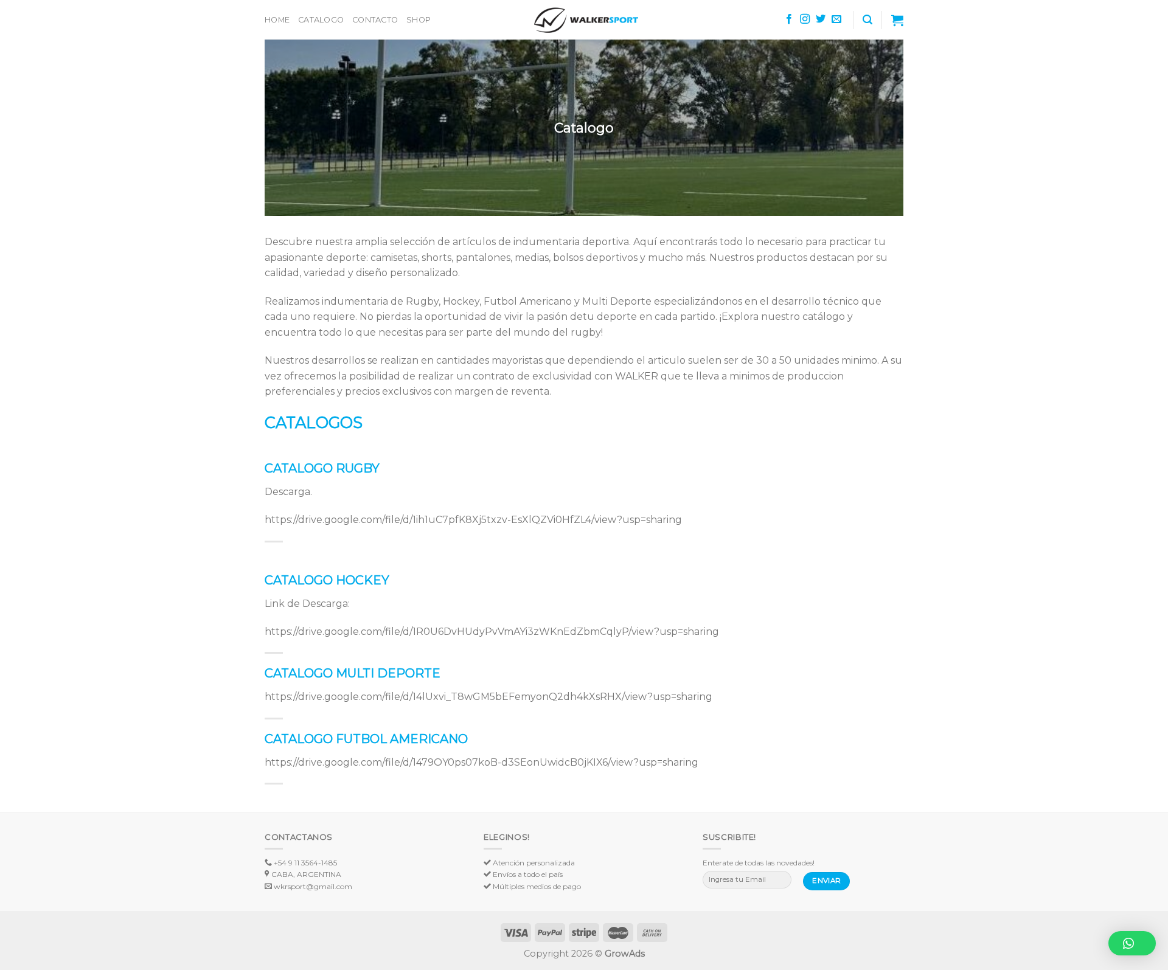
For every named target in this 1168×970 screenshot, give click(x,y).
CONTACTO (375, 19)
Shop (418, 19)
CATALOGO (321, 19)
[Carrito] (897, 20)
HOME (277, 19)
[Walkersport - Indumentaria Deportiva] (584, 20)
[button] (1132, 943)
